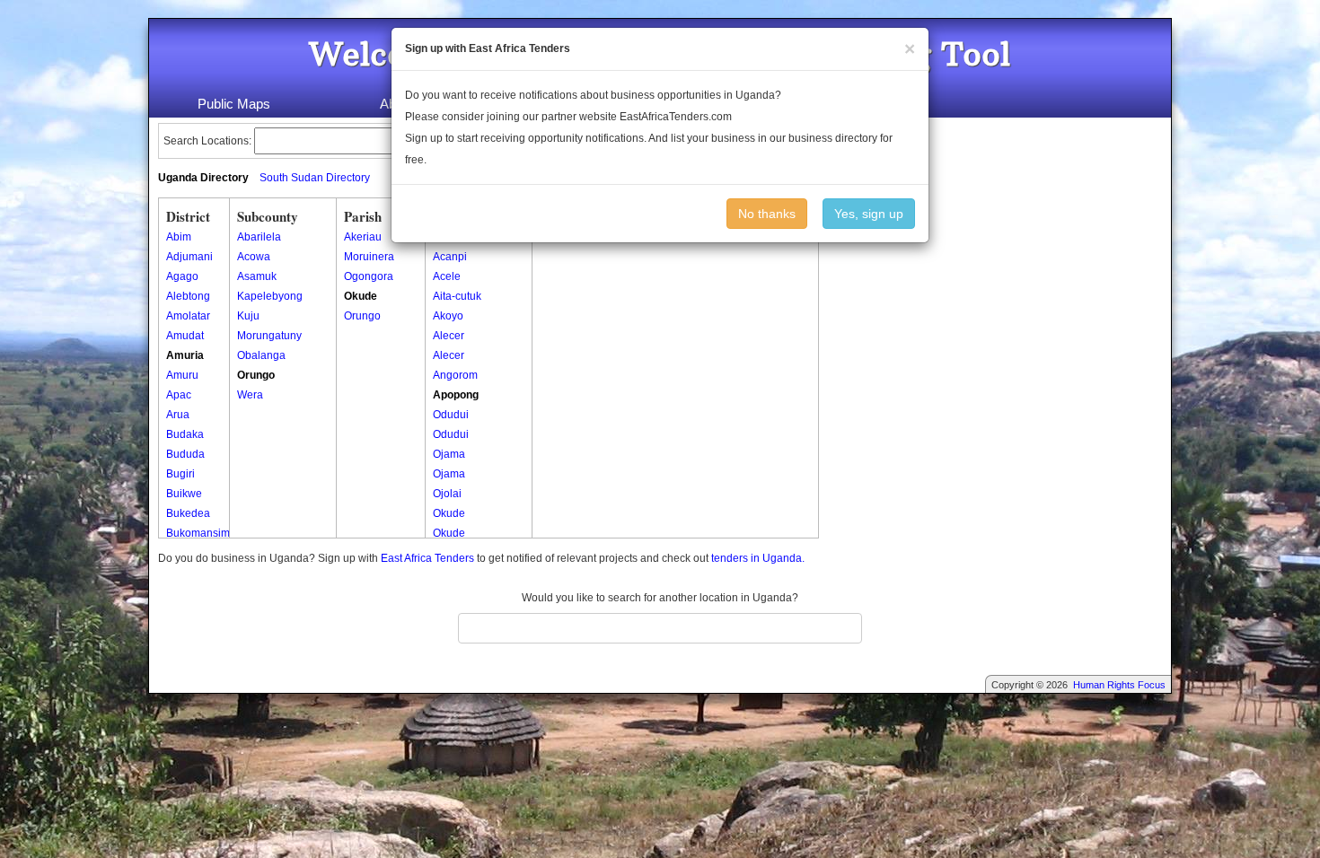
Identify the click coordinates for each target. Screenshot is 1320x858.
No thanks (767, 213)
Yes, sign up (868, 213)
